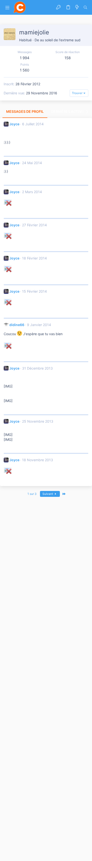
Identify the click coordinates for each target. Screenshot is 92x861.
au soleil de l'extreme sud (60, 40)
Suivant (48, 494)
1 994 (24, 58)
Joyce (14, 124)
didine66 (16, 325)
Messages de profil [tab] (25, 111)
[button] (7, 7)
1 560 (24, 70)
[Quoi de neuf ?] (77, 7)
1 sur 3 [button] (32, 494)
